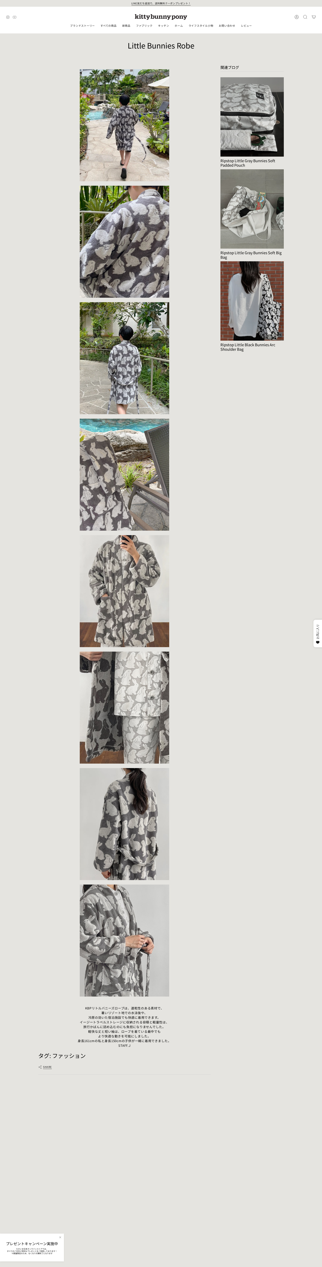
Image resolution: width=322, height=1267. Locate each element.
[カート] (314, 17)
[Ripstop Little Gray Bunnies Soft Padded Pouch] (252, 117)
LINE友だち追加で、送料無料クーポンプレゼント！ (161, 3)
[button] (82, 25)
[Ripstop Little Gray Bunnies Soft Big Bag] (252, 209)
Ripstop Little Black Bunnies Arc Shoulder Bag (247, 347)
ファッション (69, 1055)
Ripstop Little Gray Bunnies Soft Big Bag (251, 255)
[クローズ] (60, 1237)
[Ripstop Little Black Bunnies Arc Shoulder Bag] (252, 301)
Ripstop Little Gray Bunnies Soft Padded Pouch (247, 163)
